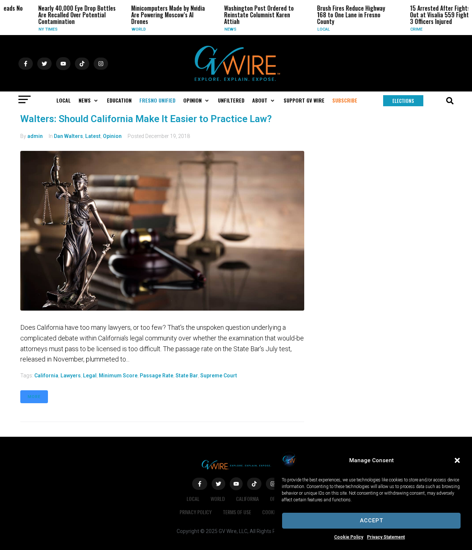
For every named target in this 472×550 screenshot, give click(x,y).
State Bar (187, 375)
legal (90, 375)
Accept (371, 520)
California (46, 375)
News (221, 29)
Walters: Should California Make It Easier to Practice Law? (146, 118)
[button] (457, 460)
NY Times (39, 29)
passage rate (156, 375)
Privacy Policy (196, 512)
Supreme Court (218, 375)
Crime (407, 29)
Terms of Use (237, 512)
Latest (93, 136)
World (129, 29)
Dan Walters (68, 136)
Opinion (112, 136)
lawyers (70, 375)
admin (35, 136)
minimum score (118, 375)
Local (314, 29)
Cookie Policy (348, 537)
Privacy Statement (386, 537)
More (34, 396)
